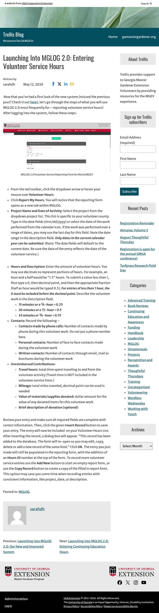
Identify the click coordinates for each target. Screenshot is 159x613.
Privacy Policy (71, 606)
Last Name (128, 174)
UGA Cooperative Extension (37, 3)
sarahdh (37, 509)
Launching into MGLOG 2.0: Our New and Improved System (27, 546)
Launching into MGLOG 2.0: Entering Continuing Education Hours (84, 546)
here (33, 102)
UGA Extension (72, 598)
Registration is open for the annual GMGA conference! (137, 253)
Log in (8, 606)
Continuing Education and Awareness (138, 316)
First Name (128, 159)
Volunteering (138, 392)
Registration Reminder (137, 223)
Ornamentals (137, 349)
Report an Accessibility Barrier (121, 606)
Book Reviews (138, 306)
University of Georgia (80, 602)
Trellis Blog (13, 34)
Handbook (135, 333)
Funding (134, 327)
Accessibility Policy (91, 606)
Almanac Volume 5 (134, 230)
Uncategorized (139, 387)
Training (134, 382)
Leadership (136, 338)
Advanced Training (142, 300)
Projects (134, 355)
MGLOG (24, 492)
